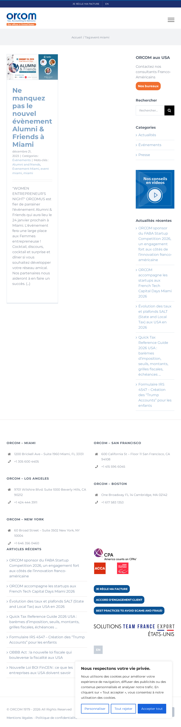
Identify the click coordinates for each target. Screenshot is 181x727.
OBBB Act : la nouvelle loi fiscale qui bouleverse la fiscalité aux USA (40, 655)
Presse (144, 155)
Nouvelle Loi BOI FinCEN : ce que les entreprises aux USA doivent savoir (41, 670)
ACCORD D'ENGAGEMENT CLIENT (119, 599)
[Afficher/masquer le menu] (171, 20)
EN (98, 650)
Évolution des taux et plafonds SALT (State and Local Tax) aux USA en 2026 (155, 317)
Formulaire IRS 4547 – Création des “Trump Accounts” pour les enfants (155, 395)
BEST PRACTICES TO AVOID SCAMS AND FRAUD (129, 610)
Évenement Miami (25, 168)
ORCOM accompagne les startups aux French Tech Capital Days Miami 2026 (42, 588)
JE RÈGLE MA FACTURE (112, 589)
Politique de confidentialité (56, 718)
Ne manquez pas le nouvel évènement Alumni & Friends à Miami (32, 117)
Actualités (147, 135)
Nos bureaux (148, 86)
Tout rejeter (123, 709)
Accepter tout (152, 709)
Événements (21, 160)
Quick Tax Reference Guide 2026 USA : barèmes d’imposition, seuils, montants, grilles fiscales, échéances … (44, 621)
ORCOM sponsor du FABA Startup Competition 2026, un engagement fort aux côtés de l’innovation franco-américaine (155, 244)
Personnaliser (95, 709)
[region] (123, 689)
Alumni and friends (26, 164)
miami (28, 173)
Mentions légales (20, 718)
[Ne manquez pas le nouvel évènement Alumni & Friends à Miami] (32, 67)
